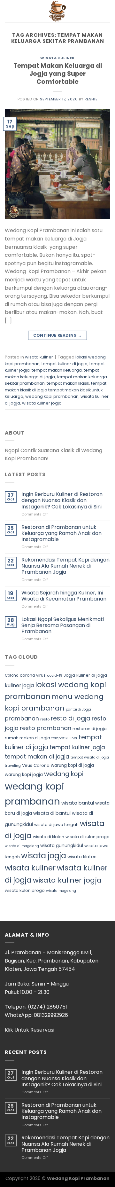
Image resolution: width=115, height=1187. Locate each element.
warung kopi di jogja (72, 765)
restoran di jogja (90, 728)
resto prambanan (45, 728)
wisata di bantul (52, 813)
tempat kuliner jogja (77, 747)
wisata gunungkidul (61, 845)
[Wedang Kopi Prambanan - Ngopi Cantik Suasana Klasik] (57, 11)
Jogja (69, 675)
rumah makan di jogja (27, 738)
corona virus (33, 675)
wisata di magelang (22, 846)
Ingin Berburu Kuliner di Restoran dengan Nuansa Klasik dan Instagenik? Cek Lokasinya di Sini (62, 500)
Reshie (91, 99)
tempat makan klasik (68, 383)
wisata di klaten (48, 836)
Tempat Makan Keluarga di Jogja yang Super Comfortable (57, 73)
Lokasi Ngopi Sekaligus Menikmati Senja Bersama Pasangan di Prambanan (62, 625)
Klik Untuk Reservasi (29, 1030)
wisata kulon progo (25, 890)
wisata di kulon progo (87, 836)
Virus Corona (36, 765)
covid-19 (54, 675)
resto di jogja (70, 718)
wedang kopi (63, 774)
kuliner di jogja (91, 675)
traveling (13, 765)
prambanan (22, 718)
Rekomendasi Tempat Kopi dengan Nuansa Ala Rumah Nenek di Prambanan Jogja (65, 566)
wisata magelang (61, 890)
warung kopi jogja (24, 775)
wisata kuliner (57, 57)
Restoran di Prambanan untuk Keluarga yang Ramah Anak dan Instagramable (61, 533)
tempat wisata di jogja (90, 757)
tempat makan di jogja (37, 756)
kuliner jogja (19, 685)
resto (45, 719)
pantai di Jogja (78, 709)
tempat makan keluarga (57, 370)
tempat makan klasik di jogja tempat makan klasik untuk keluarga (55, 390)
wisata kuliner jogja (42, 403)
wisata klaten (81, 857)
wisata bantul (77, 802)
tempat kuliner (64, 738)
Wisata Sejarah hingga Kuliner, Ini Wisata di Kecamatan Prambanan (63, 596)
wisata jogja (43, 855)
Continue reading (57, 335)
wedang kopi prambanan (52, 396)
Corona (12, 675)
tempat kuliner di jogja (65, 363)
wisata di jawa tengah (56, 824)
